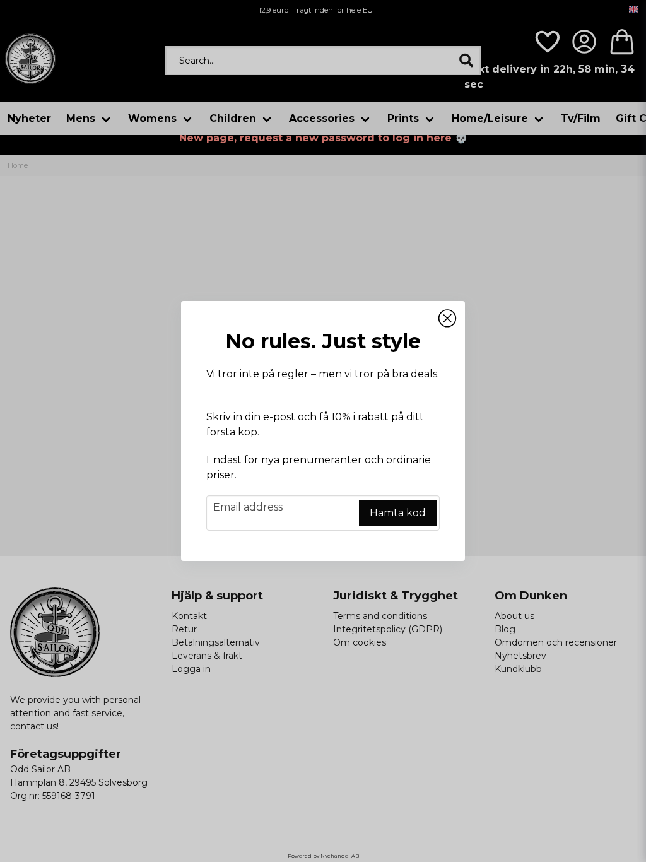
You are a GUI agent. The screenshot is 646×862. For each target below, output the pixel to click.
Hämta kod (398, 513)
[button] (447, 318)
